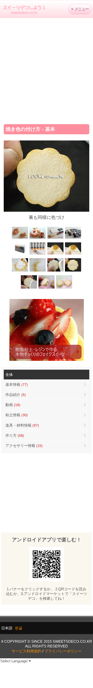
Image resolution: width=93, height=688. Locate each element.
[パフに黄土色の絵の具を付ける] (73, 254)
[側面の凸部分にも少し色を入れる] (46, 288)
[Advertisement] (46, 69)
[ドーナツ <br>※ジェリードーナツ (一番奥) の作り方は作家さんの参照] (37, 238)
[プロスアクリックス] (20, 254)
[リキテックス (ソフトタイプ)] (37, 254)
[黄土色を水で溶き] (55, 254)
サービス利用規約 (26, 651)
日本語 (6, 628)
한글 (18, 628)
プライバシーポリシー (63, 651)
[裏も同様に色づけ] (73, 271)
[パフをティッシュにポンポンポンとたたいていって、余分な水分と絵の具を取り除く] (20, 271)
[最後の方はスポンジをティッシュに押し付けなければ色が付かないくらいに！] (37, 271)
